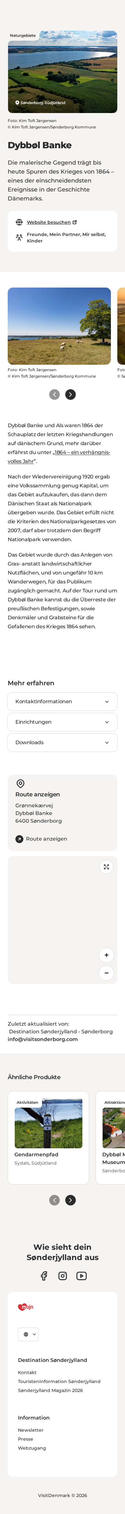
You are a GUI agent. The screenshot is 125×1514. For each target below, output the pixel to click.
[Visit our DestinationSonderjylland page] (43, 1276)
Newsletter (31, 1430)
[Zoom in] (106, 955)
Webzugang (32, 1448)
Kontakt (27, 1372)
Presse (25, 1439)
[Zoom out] (106, 973)
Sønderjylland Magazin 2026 (50, 1390)
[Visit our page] (62, 1276)
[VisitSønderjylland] (37, 1307)
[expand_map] (106, 867)
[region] (62, 920)
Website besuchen (49, 222)
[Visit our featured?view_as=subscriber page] (81, 1276)
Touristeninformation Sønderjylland (59, 1381)
